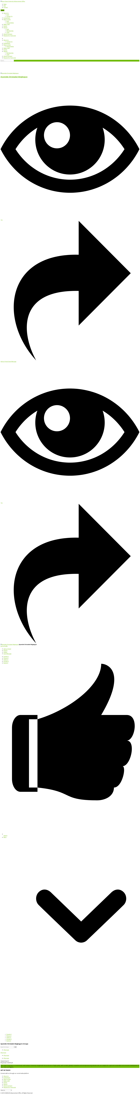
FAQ (5, 6)
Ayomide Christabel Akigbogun (14, 77)
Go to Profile (4, 646)
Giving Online (10, 23)
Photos (6, 658)
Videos (6, 660)
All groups (6, 1050)
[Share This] (70, 360)
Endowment (7, 18)
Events (5, 26)
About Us (6, 13)
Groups (6, 661)
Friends (6, 656)
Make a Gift (7, 24)
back (7, 15)
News (5, 4)
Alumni (5, 27)
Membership (9, 31)
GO (15, 1047)
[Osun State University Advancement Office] (13, 1)
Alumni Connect (8, 34)
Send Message (12, 361)
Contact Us (9, 16)
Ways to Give (7, 19)
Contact (6, 7)
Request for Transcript (10, 35)
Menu (2, 10)
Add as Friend (4, 361)
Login (7, 32)
